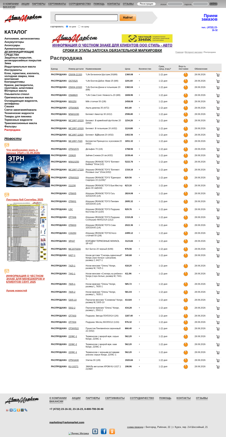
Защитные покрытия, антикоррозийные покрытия (22, 59)
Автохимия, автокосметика (22, 38)
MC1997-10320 (76, 128)
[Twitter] (15, 410)
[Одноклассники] (18, 410)
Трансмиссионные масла (20, 123)
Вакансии (9, 7)
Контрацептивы (14, 81)
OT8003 (72, 225)
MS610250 (74, 162)
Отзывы (128, 4)
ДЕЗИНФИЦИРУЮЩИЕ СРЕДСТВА (19, 53)
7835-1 (72, 284)
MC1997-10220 (76, 120)
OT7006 (72, 217)
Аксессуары (12, 45)
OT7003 (72, 316)
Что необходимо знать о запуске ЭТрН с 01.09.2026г (23, 151)
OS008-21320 (75, 74)
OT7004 (72, 322)
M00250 (72, 101)
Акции (25, 4)
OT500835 (74, 108)
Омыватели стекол (16, 94)
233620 (72, 155)
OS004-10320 (75, 87)
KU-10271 (73, 366)
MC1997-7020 (75, 141)
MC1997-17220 (76, 169)
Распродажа (12, 129)
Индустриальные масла (20, 66)
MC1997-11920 (76, 135)
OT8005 (72, 193)
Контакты (113, 4)
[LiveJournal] (26, 410)
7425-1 (72, 265)
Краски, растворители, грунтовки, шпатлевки (19, 86)
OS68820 (73, 95)
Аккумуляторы (14, 41)
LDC (71, 209)
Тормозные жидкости (18, 119)
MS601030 (74, 114)
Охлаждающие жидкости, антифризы (21, 102)
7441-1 (72, 273)
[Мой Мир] (22, 410)
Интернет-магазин (193, 52)
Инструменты (13, 69)
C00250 (72, 233)
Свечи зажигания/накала (20, 109)
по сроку (85, 27)
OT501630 (74, 360)
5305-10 (73, 300)
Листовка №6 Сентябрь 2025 (24, 199)
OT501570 (74, 149)
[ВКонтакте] (11, 410)
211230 (72, 185)
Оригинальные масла (18, 97)
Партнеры (38, 4)
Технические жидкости (19, 113)
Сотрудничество (80, 4)
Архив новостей (16, 290)
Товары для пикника (17, 116)
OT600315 (74, 177)
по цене (72, 27)
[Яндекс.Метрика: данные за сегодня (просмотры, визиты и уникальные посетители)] (79, 433)
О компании (11, 4)
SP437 (72, 241)
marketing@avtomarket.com (66, 422)
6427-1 (72, 255)
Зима (7, 63)
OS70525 (73, 81)
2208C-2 (73, 344)
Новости (13, 138)
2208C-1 (73, 336)
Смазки (9, 106)
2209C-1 (73, 352)
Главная (179, 52)
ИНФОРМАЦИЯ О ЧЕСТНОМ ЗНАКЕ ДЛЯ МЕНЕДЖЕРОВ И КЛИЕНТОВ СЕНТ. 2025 (25, 278)
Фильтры (10, 126)
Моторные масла (15, 90)
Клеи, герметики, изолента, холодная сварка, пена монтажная (21, 76)
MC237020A (75, 249)
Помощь (99, 4)
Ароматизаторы (14, 48)
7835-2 (72, 292)
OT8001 (72, 201)
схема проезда (135, 427)
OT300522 (74, 328)
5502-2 (72, 308)
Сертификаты (57, 4)
